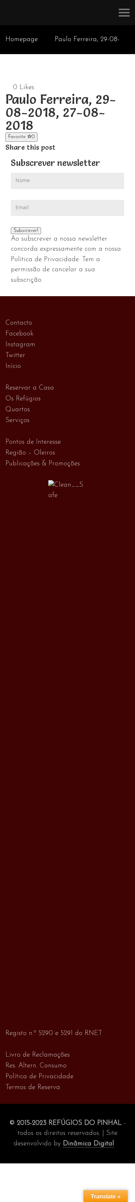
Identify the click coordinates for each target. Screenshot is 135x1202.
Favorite (21, 137)
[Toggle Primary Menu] (124, 12)
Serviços (17, 420)
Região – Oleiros (30, 452)
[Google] (75, 147)
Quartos (17, 409)
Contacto (18, 323)
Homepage (21, 39)
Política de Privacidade (39, 1076)
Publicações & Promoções (42, 463)
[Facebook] (60, 147)
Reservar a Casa (29, 388)
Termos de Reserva (32, 1087)
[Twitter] (68, 147)
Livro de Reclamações (37, 1055)
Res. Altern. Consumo (36, 1065)
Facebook (19, 333)
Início (13, 366)
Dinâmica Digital (88, 1143)
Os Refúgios (23, 398)
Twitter (15, 355)
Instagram (20, 344)
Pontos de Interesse (33, 442)
